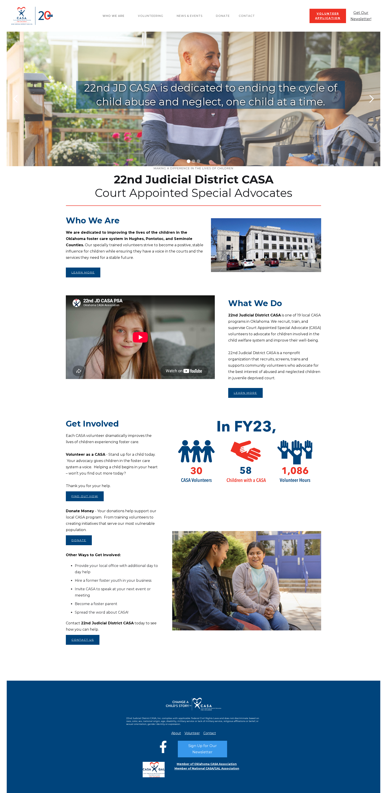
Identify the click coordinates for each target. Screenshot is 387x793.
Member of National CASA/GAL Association (206, 768)
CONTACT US (82, 639)
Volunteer (192, 733)
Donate (223, 15)
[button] (115, 16)
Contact (247, 15)
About (176, 733)
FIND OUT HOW (84, 496)
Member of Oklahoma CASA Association (207, 764)
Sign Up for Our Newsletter (202, 749)
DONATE (78, 540)
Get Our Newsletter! (360, 16)
